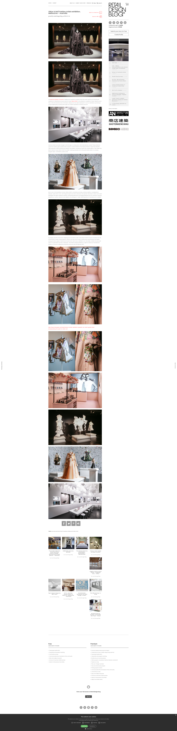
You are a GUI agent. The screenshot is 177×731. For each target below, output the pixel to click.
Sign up (88, 696)
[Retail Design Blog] (119, 10)
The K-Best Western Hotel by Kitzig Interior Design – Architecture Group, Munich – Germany (54, 553)
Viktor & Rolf (74, 101)
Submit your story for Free (119, 31)
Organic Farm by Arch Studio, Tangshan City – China (96, 572)
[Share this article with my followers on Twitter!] (69, 523)
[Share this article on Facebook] (64, 523)
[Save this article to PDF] (78, 523)
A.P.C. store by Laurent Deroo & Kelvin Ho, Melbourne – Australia (68, 595)
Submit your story (80, 3)
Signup (54, 3)
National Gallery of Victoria (57, 99)
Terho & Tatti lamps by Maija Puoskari (95, 551)
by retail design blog (54, 558)
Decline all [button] (92, 726)
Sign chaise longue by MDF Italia (54, 594)
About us (72, 3)
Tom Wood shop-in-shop (95, 594)
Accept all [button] (84, 726)
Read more (96, 720)
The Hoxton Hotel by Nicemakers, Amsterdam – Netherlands (82, 552)
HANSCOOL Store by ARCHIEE (68, 551)
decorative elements (55, 531)
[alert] (88, 722)
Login (49, 3)
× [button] (175, 715)
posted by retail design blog (55, 16)
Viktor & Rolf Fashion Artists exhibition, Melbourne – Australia (64, 12)
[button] (72, 722)
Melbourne (70, 531)
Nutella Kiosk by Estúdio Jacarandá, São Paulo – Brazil (95, 614)
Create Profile (118, 34)
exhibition (66, 531)
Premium (89, 3)
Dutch (62, 531)
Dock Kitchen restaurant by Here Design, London (82, 594)
